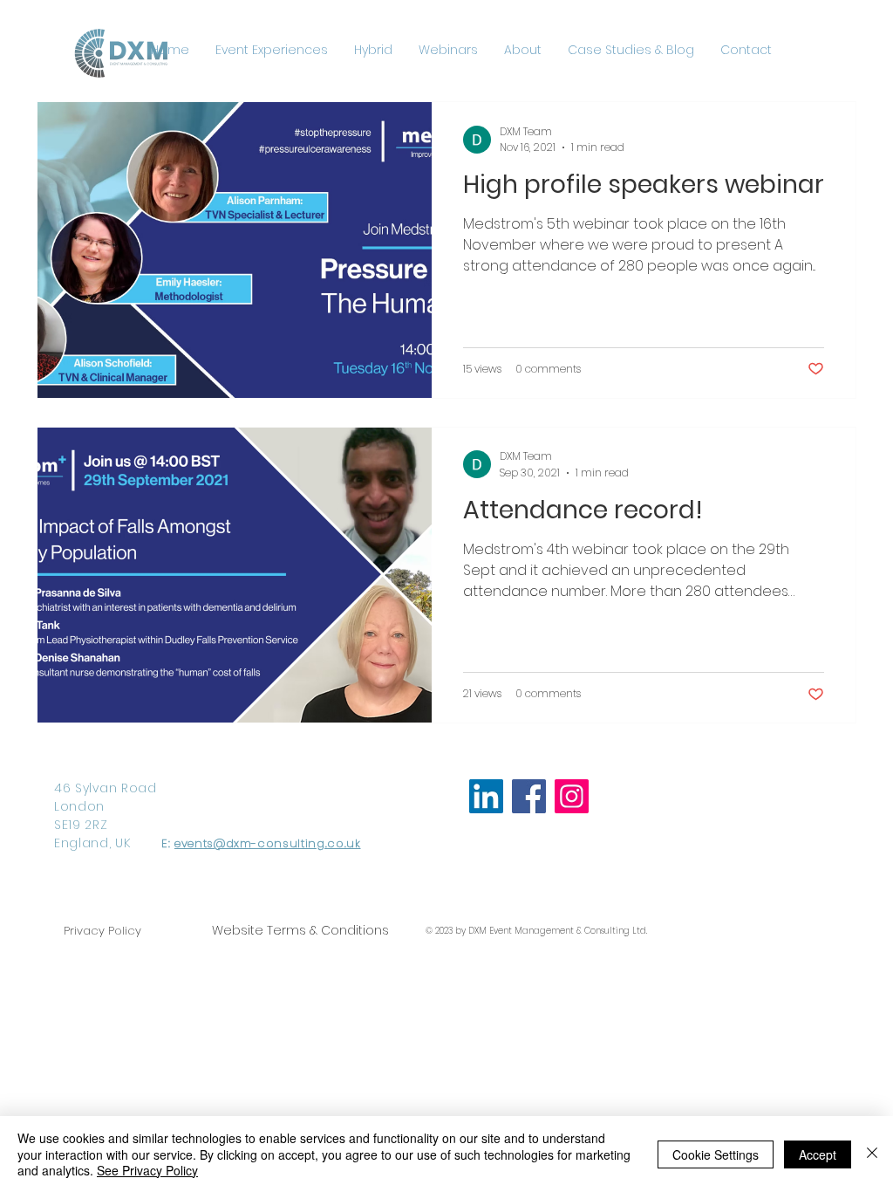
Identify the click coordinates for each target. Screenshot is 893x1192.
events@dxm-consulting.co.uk (267, 843)
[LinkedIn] (486, 796)
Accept (817, 1154)
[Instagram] (572, 796)
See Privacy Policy (147, 1170)
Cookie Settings (715, 1154)
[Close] (872, 1154)
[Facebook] (529, 796)
